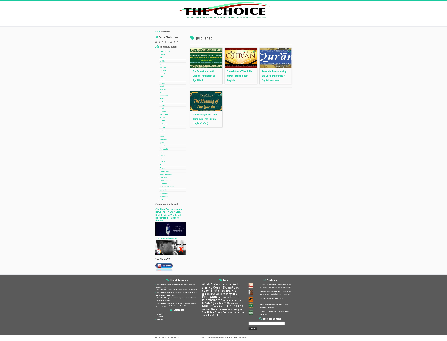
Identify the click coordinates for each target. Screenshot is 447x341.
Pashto (162, 121)
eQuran (162, 55)
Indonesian (164, 95)
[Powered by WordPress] (222, 337)
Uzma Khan (160, 284)
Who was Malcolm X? (166, 238)
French (162, 80)
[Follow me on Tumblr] (169, 42)
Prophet (206, 309)
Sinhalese (163, 140)
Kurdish (162, 108)
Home (157, 31)
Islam (234, 296)
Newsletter (164, 196)
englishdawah (229, 291)
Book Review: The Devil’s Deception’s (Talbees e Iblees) (168, 218)
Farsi (161, 77)
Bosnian (163, 67)
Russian (162, 130)
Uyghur (162, 168)
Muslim (208, 306)
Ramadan (163, 184)
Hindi (162, 92)
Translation (229, 312)
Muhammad (233, 303)
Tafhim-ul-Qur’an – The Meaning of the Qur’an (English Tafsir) (205, 119)
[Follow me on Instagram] (166, 42)
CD (210, 287)
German (163, 83)
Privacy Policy (165, 180)
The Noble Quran (212, 312)
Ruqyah (162, 133)
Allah (206, 284)
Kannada (163, 111)
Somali (162, 146)
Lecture (227, 300)
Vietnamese (164, 171)
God (213, 297)
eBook (206, 290)
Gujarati (163, 89)
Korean (162, 105)
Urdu (161, 165)
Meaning (208, 303)
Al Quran (216, 284)
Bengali (163, 64)
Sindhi (162, 136)
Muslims (218, 306)
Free (205, 297)
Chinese (163, 70)
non (225, 307)
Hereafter (220, 297)
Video (208, 315)
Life (240, 300)
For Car (224, 293)
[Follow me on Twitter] (160, 42)
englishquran (208, 294)
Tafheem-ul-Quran (167, 187)
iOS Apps (163, 58)
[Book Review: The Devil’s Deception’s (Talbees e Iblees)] (170, 229)
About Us (163, 190)
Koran (218, 300)
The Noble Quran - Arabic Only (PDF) (271, 298)
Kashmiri (163, 102)
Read (158, 317)
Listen (159, 314)
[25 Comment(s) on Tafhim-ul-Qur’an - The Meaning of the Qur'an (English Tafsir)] (220, 96)
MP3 (224, 303)
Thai (161, 158)
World (215, 315)
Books (205, 287)
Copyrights (164, 177)
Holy (227, 297)
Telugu (162, 155)
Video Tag (164, 199)
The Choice (208, 337)
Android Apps (165, 51)
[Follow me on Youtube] (172, 42)
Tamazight (164, 149)
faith (217, 294)
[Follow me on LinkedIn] (178, 42)
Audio (236, 284)
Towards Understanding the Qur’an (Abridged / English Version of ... (274, 76)
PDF (240, 306)
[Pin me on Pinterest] (175, 42)
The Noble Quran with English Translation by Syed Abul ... (204, 76)
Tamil (162, 152)
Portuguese (164, 124)
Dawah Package (166, 174)
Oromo (162, 117)
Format (233, 293)
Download (231, 287)
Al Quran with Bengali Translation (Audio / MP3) (182, 290)
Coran (217, 287)
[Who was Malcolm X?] (170, 247)
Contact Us (164, 193)
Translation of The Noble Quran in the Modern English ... (239, 76)
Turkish (162, 162)
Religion (238, 309)
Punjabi (162, 127)
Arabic (162, 61)
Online (232, 306)
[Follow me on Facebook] (163, 42)
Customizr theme (241, 337)
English (162, 73)
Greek (162, 86)
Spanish (162, 143)
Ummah (240, 312)
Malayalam (164, 114)
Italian (162, 99)
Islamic (207, 300)
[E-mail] (157, 42)
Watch (159, 319)
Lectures (234, 300)
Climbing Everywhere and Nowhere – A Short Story (169, 210)
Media (218, 303)
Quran (215, 309)
